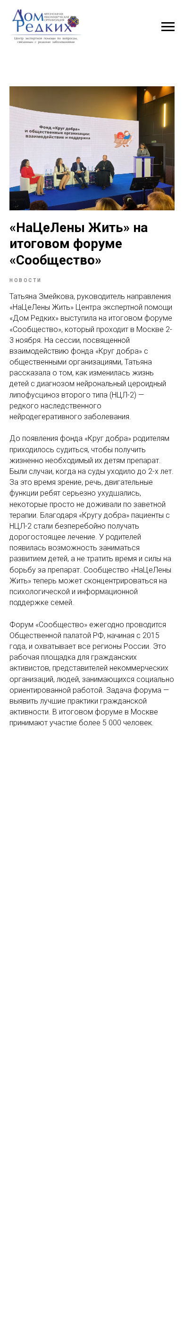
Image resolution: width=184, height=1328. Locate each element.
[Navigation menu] (168, 27)
